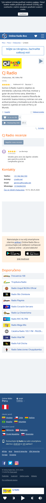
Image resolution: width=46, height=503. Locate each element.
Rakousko (23, 430)
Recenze (28, 84)
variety (4, 81)
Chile (21, 417)
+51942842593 (20, 186)
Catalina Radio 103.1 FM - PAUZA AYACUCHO (27, 331)
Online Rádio (7, 400)
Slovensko (29, 434)
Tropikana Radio (18, 282)
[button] (23, 498)
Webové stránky (38, 112)
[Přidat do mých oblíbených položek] (5, 498)
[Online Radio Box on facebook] (4, 463)
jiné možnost (23, 259)
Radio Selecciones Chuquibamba (26, 349)
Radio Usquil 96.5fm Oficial (23, 288)
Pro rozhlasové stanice (9, 480)
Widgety (34, 476)
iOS (24, 444)
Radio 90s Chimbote (20, 294)
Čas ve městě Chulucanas (14, 190)
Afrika (4, 451)
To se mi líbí (12, 117)
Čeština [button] (20, 401)
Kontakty (41, 128)
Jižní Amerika (34, 451)
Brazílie (9, 421)
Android (17, 444)
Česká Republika (12, 434)
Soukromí (14, 476)
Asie (10, 451)
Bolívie (32, 417)
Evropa (4, 455)
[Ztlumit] (41, 498)
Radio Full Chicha (19, 343)
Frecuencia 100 (18, 276)
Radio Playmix (17, 300)
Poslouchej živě (13, 123)
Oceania (12, 455)
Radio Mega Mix (18, 325)
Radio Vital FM (18, 337)
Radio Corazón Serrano (22, 306)
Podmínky (5, 476)
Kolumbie (22, 421)
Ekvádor (9, 417)
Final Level (13, 472)
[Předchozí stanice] (14, 498)
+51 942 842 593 (20, 176)
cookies (36, 2)
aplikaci (17, 242)
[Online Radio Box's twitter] (10, 463)
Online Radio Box (18, 35)
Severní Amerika (20, 451)
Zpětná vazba (24, 476)
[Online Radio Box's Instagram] (17, 463)
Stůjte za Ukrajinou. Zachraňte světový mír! (23, 50)
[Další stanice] (32, 498)
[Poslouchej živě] (41, 61)
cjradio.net (18, 179)
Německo (10, 430)
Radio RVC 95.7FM (19, 318)
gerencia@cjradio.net (22, 183)
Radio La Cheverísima (21, 312)
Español (7, 112)
